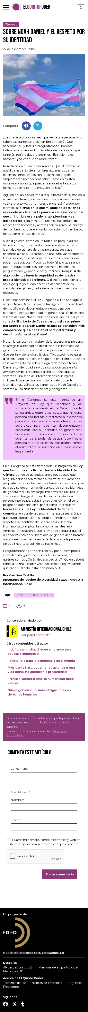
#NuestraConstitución (18, 967)
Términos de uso (15, 983)
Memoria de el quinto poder (58, 967)
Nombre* (17, 800)
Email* (15, 820)
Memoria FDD (13, 971)
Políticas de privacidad (46, 983)
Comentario (19, 768)
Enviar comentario (60, 874)
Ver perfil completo (36, 635)
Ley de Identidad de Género (34, 595)
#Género (11, 24)
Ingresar (81, 7)
